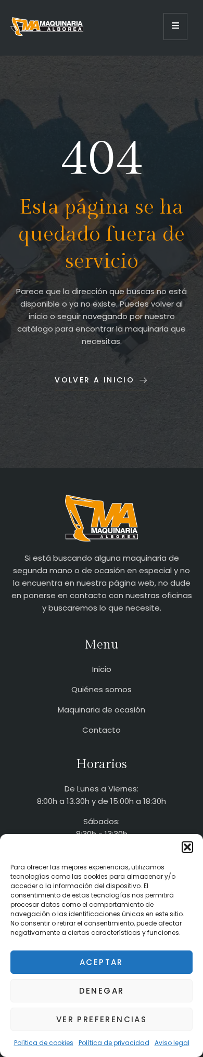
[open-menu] (175, 26)
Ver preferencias (101, 1019)
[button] (187, 847)
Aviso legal (172, 1042)
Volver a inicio (94, 380)
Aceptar (101, 962)
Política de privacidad (114, 1042)
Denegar (101, 990)
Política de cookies (43, 1042)
